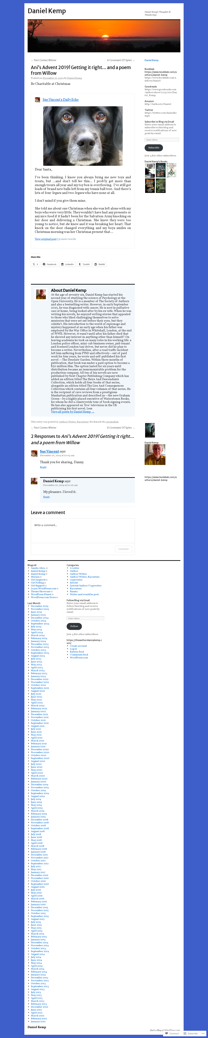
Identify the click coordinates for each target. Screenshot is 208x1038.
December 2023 (39, 644)
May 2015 (36, 928)
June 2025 (36, 612)
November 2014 (40, 945)
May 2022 (36, 700)
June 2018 (36, 837)
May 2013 (36, 995)
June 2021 (36, 732)
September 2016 (40, 884)
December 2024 (40, 618)
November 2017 (40, 858)
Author (74, 571)
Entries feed (77, 652)
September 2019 (40, 793)
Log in (73, 649)
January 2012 (38, 1021)
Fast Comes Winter (44, 60)
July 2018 (36, 834)
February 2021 (39, 743)
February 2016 (39, 901)
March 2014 (37, 969)
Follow (74, 626)
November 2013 (40, 980)
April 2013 (36, 998)
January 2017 (38, 872)
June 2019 (36, 802)
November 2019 (40, 787)
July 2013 (36, 992)
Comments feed (79, 655)
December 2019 (39, 784)
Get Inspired (38, 580)
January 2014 (38, 975)
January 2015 (38, 939)
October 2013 (38, 983)
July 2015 (36, 922)
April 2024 (37, 632)
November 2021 (40, 717)
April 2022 (37, 703)
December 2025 (39, 606)
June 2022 (36, 697)
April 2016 (37, 896)
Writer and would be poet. (84, 594)
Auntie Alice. (38, 568)
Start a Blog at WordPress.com (165, 1030)
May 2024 (36, 629)
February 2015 (39, 937)
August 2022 (38, 691)
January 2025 (38, 615)
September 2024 (40, 624)
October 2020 (38, 755)
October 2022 (38, 685)
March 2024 (38, 635)
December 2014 (39, 942)
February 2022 (39, 708)
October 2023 (38, 650)
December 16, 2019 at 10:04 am (57, 455)
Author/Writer (78, 574)
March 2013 (37, 1001)
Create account (78, 646)
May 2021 (36, 735)
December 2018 (39, 820)
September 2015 (40, 916)
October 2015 (38, 913)
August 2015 (38, 919)
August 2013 (38, 989)
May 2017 (36, 869)
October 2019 (38, 790)
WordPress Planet (41, 594)
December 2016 (39, 875)
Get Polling (37, 583)
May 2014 (36, 963)
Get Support (38, 586)
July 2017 (36, 866)
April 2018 (36, 843)
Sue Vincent (49, 451)
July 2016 (36, 890)
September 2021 (40, 723)
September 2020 (40, 758)
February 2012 (39, 1018)
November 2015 (40, 910)
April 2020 (37, 773)
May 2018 (36, 840)
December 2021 (39, 714)
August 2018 (38, 831)
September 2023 (40, 653)
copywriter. (76, 580)
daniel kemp (38, 571)
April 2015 (36, 931)
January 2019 (38, 817)
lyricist (74, 583)
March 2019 (37, 811)
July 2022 (36, 694)
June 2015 (36, 925)
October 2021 (38, 720)
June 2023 (36, 662)
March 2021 (37, 741)
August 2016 (38, 887)
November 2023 (40, 647)
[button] (150, 170)
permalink (112, 422)
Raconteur (76, 588)
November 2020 (40, 752)
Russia (74, 591)
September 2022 (40, 688)
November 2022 (40, 682)
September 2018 (40, 828)
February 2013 (39, 1004)
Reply (43, 467)
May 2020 (36, 770)
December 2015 (39, 907)
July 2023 (36, 659)
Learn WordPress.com (43, 588)
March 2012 (37, 1016)
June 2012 (36, 1010)
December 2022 (39, 679)
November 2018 (40, 822)
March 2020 (38, 776)
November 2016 (40, 878)
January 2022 (38, 711)
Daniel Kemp (47, 11)
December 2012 (39, 1007)
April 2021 (36, 738)
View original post (46, 239)
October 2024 (38, 621)
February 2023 (39, 673)
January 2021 (38, 746)
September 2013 (40, 986)
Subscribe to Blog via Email (159, 121)
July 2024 (36, 626)
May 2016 (36, 893)
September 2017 (40, 863)
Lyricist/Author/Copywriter (86, 586)
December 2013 (39, 977)
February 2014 (39, 972)
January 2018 (38, 852)
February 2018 (39, 849)
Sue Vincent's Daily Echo (61, 99)
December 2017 (39, 855)
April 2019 (37, 808)
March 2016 (37, 899)
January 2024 (38, 641)
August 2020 (38, 761)
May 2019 (36, 805)
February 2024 (39, 638)
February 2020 (39, 779)
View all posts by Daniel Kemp (72, 412)
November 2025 (40, 609)
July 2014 (36, 957)
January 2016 (38, 904)
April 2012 (36, 1013)
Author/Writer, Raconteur (74, 422)
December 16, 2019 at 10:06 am (60, 485)
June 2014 (36, 960)
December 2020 (40, 749)
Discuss (35, 577)
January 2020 (38, 781)
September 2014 (40, 951)
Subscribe (153, 148)
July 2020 (36, 764)
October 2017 (38, 860)
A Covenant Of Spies (121, 60)
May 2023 (36, 664)
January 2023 (38, 676)
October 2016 (38, 881)
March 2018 (37, 846)
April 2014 (37, 966)
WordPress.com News (43, 597)
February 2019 (39, 814)
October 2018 (38, 825)
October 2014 (38, 948)
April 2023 (37, 667)
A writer (74, 568)
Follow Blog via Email (78, 600)
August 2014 (38, 954)
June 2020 (36, 767)
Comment (123, 549)
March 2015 (37, 934)
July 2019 (36, 799)
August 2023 (38, 656)
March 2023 (38, 670)
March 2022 (38, 705)
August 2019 (38, 796)
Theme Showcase (41, 591)
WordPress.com (79, 657)
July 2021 (36, 729)
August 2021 (38, 726)
